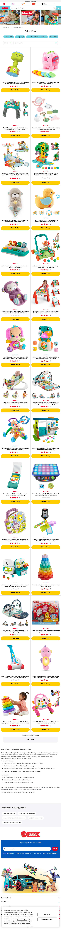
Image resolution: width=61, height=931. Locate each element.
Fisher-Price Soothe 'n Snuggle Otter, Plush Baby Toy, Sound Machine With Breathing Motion (15, 221)
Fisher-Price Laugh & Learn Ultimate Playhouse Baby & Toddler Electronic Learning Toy (45, 449)
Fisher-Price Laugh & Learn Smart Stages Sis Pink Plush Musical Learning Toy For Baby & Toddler (15, 357)
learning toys (37, 789)
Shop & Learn (4, 902)
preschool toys (8, 789)
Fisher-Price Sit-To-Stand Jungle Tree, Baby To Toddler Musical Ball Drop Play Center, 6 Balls (46, 174)
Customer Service (6, 906)
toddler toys (44, 787)
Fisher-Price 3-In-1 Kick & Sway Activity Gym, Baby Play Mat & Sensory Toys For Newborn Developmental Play (15, 175)
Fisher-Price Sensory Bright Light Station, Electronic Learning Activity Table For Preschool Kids (45, 494)
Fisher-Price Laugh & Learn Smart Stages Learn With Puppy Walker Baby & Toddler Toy (15, 449)
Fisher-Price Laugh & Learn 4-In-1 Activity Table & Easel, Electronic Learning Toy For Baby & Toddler (46, 312)
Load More (30, 739)
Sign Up (55, 848)
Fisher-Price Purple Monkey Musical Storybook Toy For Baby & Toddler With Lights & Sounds (15, 540)
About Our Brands (6, 897)
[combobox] (33, 8)
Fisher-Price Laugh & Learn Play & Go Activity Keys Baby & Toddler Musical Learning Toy (46, 540)
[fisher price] (33, 4)
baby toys (20, 787)
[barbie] (13, 4)
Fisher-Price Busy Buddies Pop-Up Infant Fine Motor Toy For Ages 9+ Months (15, 266)
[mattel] (4, 4)
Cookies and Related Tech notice (21, 923)
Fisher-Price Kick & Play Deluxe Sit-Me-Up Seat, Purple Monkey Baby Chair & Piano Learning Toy (15, 403)
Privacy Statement (12, 918)
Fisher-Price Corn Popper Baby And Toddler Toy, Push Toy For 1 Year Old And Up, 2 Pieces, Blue (15, 677)
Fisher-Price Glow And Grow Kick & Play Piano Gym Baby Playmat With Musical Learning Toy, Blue (46, 403)
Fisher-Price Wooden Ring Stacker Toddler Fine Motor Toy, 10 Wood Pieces (46, 585)
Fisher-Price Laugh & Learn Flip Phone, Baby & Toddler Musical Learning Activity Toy (15, 494)
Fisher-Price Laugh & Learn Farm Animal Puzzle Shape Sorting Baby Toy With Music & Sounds (46, 631)
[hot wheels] (23, 4)
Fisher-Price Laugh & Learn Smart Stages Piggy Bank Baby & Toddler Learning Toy (45, 83)
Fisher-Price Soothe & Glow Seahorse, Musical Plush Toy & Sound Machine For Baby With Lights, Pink (45, 677)
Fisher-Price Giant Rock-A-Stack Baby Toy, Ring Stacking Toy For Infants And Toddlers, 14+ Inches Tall (15, 722)
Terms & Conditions (22, 919)
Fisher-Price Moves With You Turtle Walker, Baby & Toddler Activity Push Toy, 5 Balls (46, 266)
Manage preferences (47, 919)
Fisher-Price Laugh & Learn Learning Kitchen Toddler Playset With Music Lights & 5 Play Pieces (15, 585)
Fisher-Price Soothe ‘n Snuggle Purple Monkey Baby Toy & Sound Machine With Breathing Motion (15, 312)
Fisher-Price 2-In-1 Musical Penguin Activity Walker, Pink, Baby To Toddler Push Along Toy (46, 722)
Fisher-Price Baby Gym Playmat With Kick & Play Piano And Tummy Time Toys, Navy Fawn (15, 631)
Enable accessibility (30, 1)
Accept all (47, 914)
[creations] (44, 4)
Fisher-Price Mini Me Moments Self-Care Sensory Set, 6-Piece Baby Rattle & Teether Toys (46, 128)
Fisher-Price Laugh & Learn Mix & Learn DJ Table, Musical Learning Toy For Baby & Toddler (15, 128)
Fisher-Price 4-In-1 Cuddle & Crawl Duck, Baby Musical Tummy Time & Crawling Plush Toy (46, 221)
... (11, 27)
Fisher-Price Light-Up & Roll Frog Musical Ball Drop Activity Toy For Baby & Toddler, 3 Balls (46, 357)
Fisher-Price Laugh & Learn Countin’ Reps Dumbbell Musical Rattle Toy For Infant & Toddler (15, 83)
